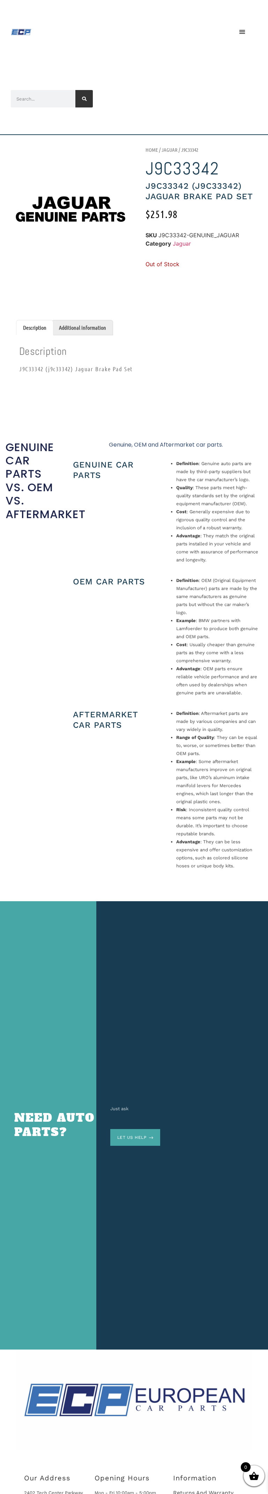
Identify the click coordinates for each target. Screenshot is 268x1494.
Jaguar (170, 150)
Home (152, 150)
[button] (242, 31)
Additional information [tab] (82, 327)
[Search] (84, 98)
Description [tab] (34, 327)
